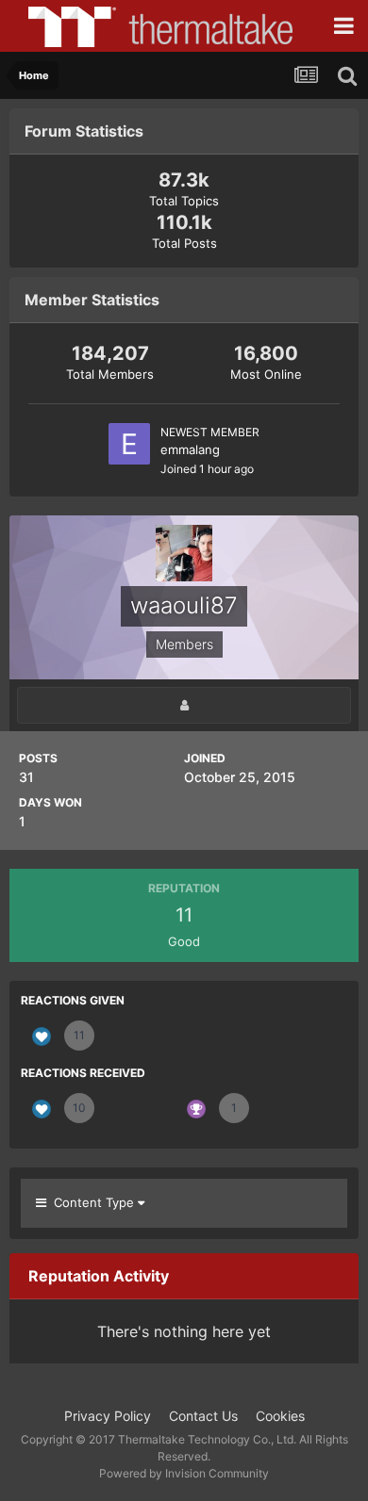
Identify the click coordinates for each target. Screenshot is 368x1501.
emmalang (190, 449)
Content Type (92, 1202)
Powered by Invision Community (184, 1473)
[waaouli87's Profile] (184, 705)
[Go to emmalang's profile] (129, 444)
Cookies (280, 1416)
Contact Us (203, 1416)
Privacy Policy (107, 1416)
